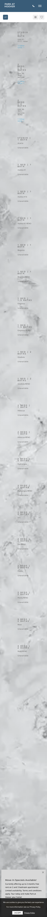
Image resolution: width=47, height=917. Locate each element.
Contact (36, 52)
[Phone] (33, 6)
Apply (23, 52)
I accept (17, 913)
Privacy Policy (29, 913)
